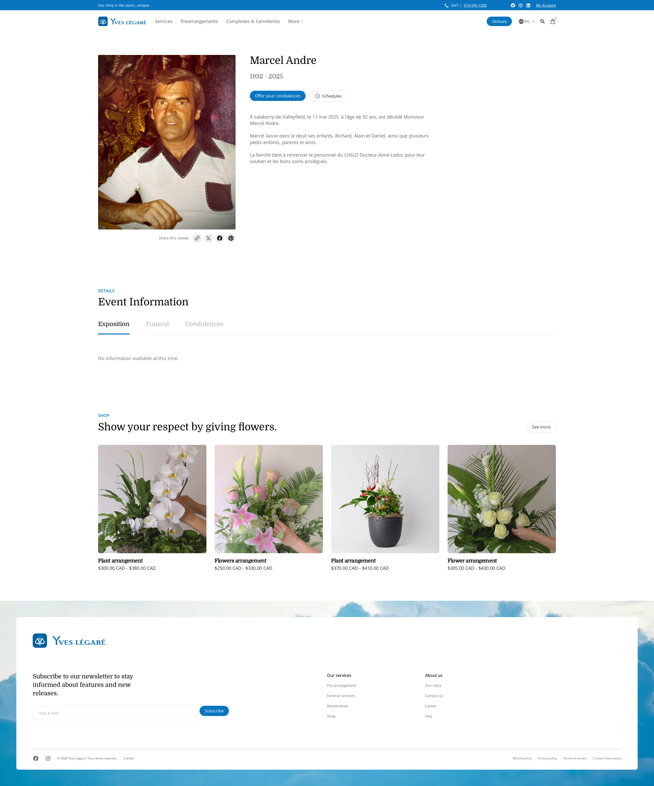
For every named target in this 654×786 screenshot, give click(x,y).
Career (431, 705)
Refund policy (522, 758)
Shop (331, 716)
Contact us (434, 695)
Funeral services (341, 695)
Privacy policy (547, 758)
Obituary (499, 21)
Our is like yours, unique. (124, 5)
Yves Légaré (77, 758)
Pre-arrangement (341, 685)
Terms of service (575, 758)
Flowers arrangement (240, 561)
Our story (433, 685)
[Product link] (152, 511)
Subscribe (214, 711)
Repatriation (337, 705)
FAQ (428, 716)
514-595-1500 (475, 5)
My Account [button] (546, 5)
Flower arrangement (472, 561)
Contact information (607, 758)
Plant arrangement (120, 561)
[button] (543, 21)
